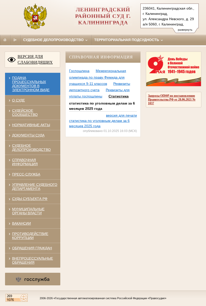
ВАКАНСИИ (21, 223)
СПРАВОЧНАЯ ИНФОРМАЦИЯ (25, 162)
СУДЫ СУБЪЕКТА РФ (29, 199)
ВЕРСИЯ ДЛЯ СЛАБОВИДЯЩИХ (35, 59)
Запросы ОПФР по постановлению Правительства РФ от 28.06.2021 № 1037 (171, 99)
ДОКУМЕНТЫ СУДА (28, 135)
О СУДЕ (18, 100)
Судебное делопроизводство (54, 40)
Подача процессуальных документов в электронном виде (30, 84)
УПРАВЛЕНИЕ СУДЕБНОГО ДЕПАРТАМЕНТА (34, 187)
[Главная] (5, 40)
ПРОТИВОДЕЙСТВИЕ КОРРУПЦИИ (30, 236)
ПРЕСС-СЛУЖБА (26, 174)
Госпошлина (79, 71)
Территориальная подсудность (127, 40)
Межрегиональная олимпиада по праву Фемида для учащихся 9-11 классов (97, 77)
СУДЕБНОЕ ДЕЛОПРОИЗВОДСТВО (31, 148)
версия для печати (121, 115)
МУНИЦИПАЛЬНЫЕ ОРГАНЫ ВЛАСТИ (28, 211)
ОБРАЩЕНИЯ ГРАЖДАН (32, 248)
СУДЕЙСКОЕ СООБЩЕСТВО (25, 113)
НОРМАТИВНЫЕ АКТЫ (31, 125)
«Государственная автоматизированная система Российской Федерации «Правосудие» (110, 298)
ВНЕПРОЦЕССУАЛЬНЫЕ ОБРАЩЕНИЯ (32, 260)
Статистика (119, 96)
